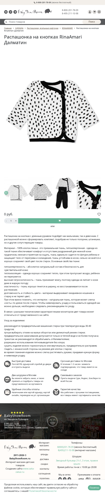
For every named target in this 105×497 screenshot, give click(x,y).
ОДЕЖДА (19, 28)
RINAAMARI (67, 28)
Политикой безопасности (42, 490)
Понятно (94, 487)
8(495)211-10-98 (66, 450)
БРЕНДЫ (44, 454)
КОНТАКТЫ (44, 469)
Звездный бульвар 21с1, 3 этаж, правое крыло (26, 427)
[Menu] (99, 12)
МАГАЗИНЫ (44, 449)
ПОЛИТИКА (44, 478)
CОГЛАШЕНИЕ (44, 473)
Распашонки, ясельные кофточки (42, 28)
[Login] (90, 12)
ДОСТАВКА (44, 459)
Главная (8, 28)
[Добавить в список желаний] (99, 214)
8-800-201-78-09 (70, 10)
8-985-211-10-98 (11, 423)
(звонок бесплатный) (53, 2)
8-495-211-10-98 (70, 13)
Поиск (92, 22)
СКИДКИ (44, 464)
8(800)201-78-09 (65, 446)
